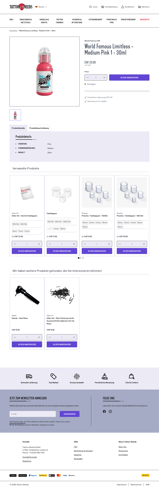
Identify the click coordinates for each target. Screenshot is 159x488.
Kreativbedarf (128, 19)
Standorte (26, 461)
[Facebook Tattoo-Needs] (104, 411)
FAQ (75, 447)
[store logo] (21, 6)
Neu (11, 19)
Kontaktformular (29, 457)
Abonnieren (70, 414)
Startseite (13, 31)
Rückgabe (78, 459)
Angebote (144, 19)
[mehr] (104, 77)
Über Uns (122, 447)
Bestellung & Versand (83, 451)
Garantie (77, 455)
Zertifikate (123, 455)
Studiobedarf (95, 19)
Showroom (123, 451)
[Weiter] (83, 258)
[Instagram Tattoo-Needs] (110, 411)
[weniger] (88, 77)
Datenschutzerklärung (17, 423)
